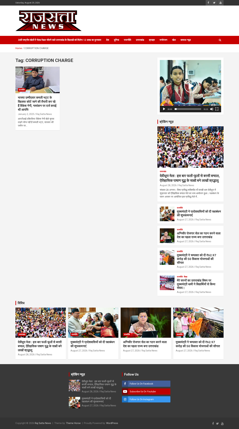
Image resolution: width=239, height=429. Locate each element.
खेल (174, 39)
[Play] (164, 109)
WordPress (112, 423)
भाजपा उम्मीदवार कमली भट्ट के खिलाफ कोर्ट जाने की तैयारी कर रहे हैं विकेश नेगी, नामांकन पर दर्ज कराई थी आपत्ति (37, 103)
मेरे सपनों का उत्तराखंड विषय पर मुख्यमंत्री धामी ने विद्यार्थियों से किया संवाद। (196, 284)
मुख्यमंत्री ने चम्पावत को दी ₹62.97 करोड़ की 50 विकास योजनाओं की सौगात (196, 259)
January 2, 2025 (26, 114)
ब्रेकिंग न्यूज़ (166, 122)
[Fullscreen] (217, 109)
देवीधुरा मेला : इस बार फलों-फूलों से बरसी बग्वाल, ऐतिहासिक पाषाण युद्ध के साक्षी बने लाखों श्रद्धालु (40, 346)
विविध (21, 303)
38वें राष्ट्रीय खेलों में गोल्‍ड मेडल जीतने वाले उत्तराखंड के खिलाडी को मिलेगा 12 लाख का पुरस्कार (59, 39)
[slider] (188, 109)
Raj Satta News (44, 114)
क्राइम (152, 39)
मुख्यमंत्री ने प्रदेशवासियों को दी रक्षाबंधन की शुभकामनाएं (199, 213)
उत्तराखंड (140, 39)
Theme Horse (73, 423)
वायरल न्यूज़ (186, 39)
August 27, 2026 (185, 219)
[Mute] (211, 109)
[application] (190, 86)
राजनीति (127, 39)
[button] (190, 86)
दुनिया (116, 39)
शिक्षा (185, 277)
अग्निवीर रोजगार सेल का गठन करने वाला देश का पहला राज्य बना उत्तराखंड (198, 235)
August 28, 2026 (168, 185)
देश (107, 39)
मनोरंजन (163, 39)
